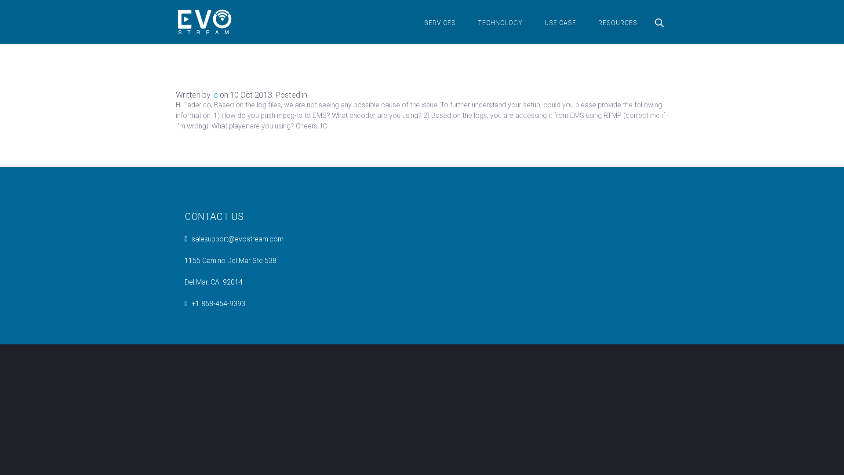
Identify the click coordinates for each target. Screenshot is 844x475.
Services (440, 22)
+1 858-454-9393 (218, 304)
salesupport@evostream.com (238, 239)
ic (215, 94)
